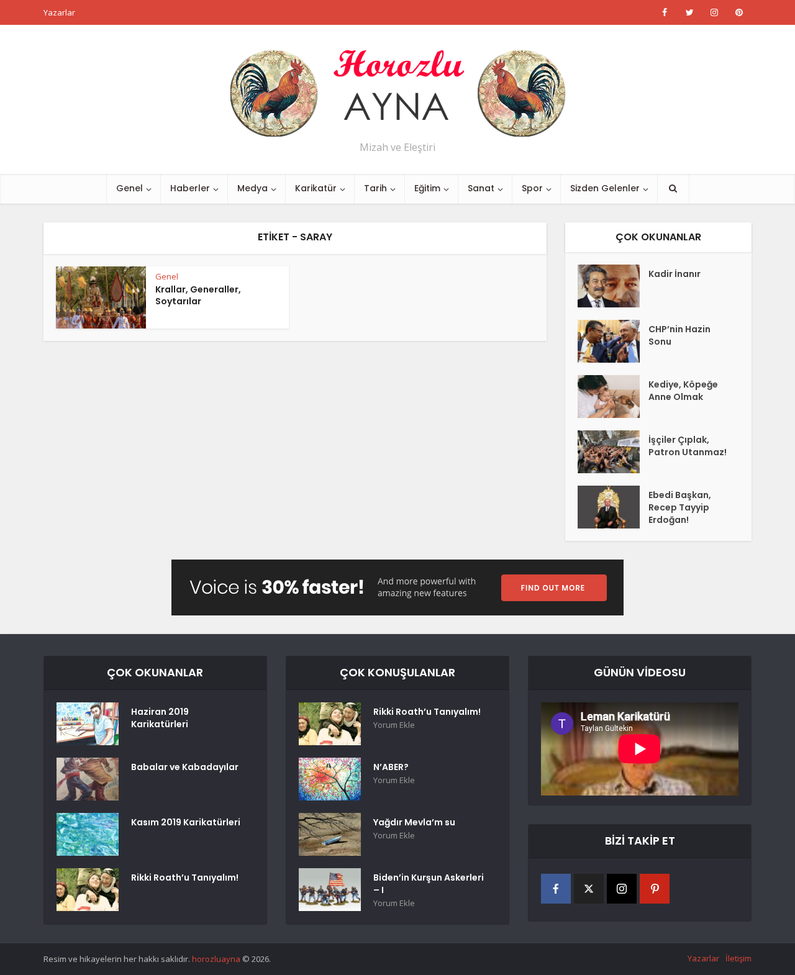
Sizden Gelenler (605, 188)
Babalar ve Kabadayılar (184, 767)
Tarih (375, 188)
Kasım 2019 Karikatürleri (185, 822)
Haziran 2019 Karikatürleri (160, 717)
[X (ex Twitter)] (589, 889)
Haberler (190, 188)
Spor (532, 188)
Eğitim (427, 188)
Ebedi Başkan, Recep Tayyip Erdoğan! (679, 507)
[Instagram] (622, 889)
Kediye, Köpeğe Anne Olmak (683, 390)
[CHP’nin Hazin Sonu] (613, 341)
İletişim (738, 958)
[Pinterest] (655, 889)
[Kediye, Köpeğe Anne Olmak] (613, 396)
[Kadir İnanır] (613, 286)
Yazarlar (59, 12)
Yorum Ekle (394, 725)
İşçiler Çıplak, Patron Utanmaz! (687, 445)
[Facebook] (556, 889)
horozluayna (216, 958)
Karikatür (316, 188)
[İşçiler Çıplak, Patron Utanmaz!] (613, 451)
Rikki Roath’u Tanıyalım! (184, 877)
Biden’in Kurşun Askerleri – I (428, 883)
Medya (252, 188)
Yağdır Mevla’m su (414, 822)
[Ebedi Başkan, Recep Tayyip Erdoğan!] (613, 507)
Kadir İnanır (674, 274)
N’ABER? (391, 767)
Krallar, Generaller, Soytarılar (198, 295)
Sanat (481, 188)
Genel (129, 188)
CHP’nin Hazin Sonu (679, 335)
